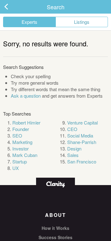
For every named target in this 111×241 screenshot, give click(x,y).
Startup (19, 161)
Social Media (80, 135)
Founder (20, 129)
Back (12, 7)
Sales (73, 155)
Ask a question (26, 95)
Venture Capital (82, 122)
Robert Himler (26, 122)
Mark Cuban (24, 155)
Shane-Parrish (81, 142)
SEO (17, 135)
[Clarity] (55, 184)
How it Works (55, 228)
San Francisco (81, 161)
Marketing (22, 142)
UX (15, 168)
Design (74, 148)
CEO (72, 129)
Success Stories (55, 237)
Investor (20, 148)
